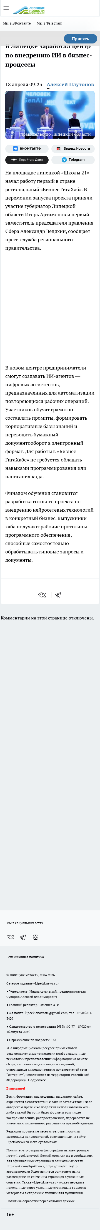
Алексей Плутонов (70, 84)
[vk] (42, 595)
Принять (80, 38)
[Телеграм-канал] (73, 160)
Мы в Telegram (49, 23)
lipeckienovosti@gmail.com (46, 1013)
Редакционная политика (25, 957)
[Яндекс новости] (73, 149)
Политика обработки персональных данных (40, 1201)
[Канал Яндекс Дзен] (27, 160)
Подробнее (37, 1080)
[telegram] (59, 595)
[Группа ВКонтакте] (27, 149)
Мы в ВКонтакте (17, 23)
